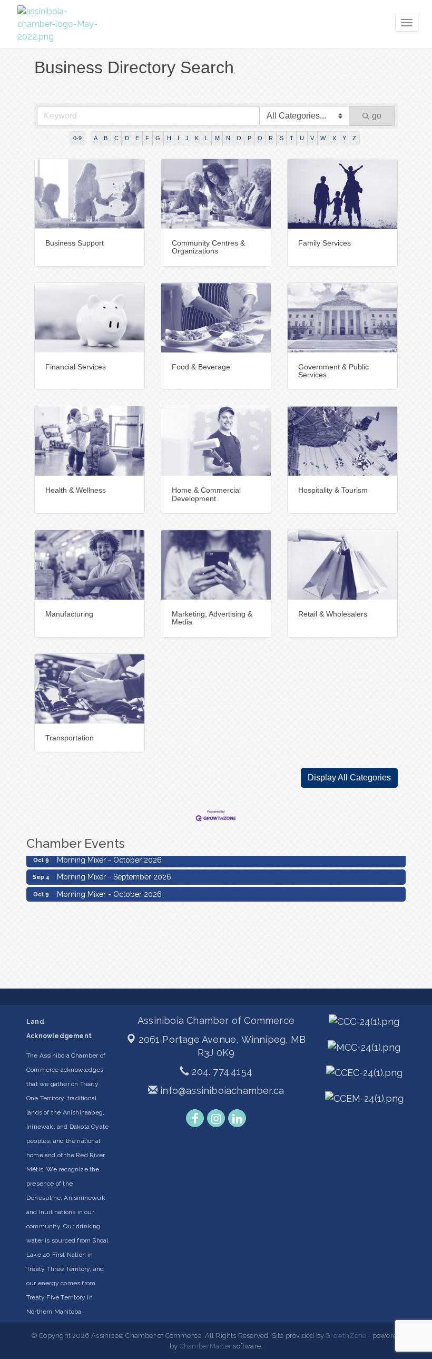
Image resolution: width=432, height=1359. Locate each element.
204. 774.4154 (220, 1071)
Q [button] (260, 138)
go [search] (376, 115)
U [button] (302, 138)
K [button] (197, 138)
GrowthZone (346, 1336)
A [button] (95, 138)
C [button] (116, 138)
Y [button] (344, 138)
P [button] (249, 138)
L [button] (206, 138)
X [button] (334, 138)
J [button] (187, 138)
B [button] (105, 138)
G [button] (157, 138)
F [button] (147, 138)
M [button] (217, 138)
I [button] (178, 138)
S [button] (281, 138)
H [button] (169, 138)
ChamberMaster (206, 1346)
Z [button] (354, 138)
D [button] (127, 138)
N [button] (228, 138)
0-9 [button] (77, 138)
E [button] (137, 138)
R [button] (271, 138)
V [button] (312, 138)
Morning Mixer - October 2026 (109, 886)
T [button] (291, 138)
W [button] (323, 138)
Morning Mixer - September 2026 (114, 869)
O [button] (239, 138)
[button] (349, 778)
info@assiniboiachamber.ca (221, 1090)
